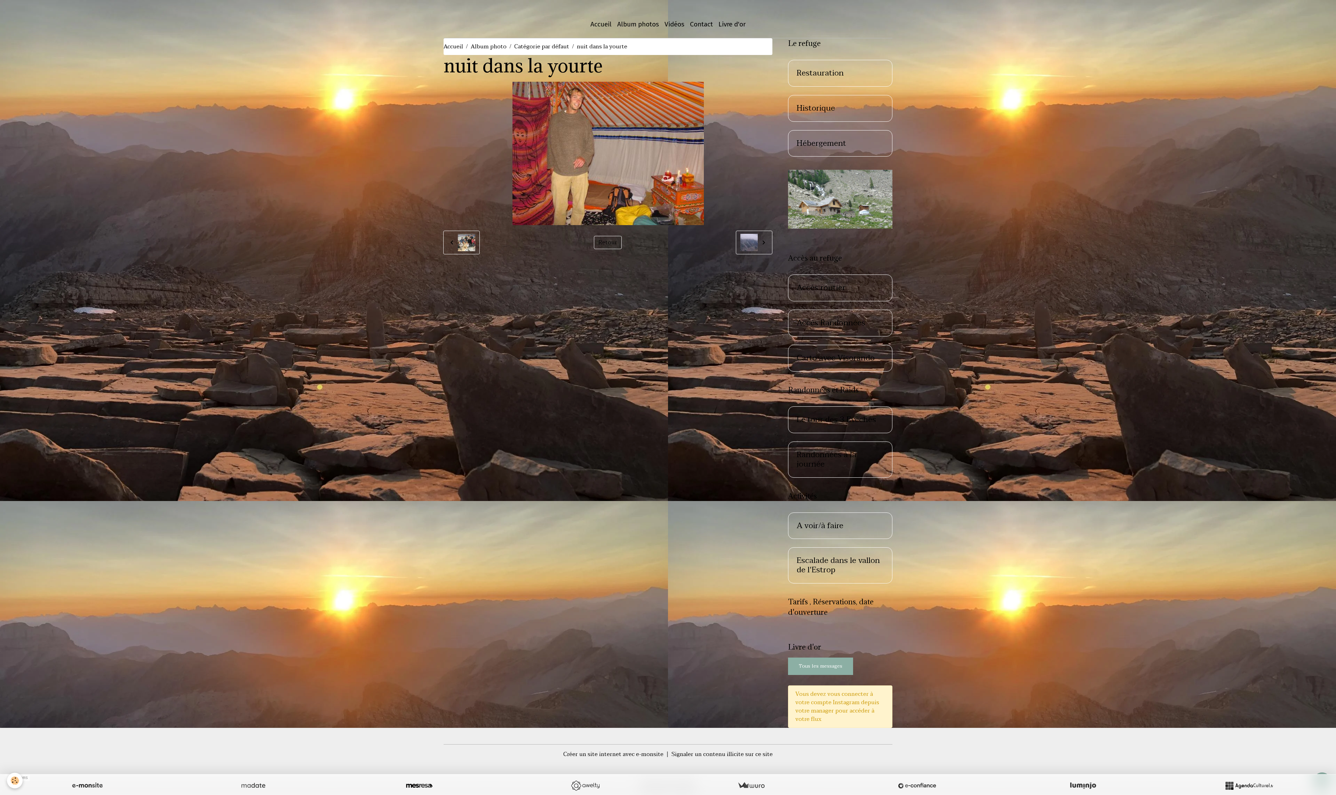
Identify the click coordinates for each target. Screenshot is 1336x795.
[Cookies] (15, 780)
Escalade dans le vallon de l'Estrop (838, 565)
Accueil (601, 24)
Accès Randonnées (831, 323)
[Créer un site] (87, 785)
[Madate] (253, 785)
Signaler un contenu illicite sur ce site (722, 754)
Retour (607, 242)
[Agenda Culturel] (1249, 785)
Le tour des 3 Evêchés (836, 419)
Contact (701, 24)
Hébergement (821, 143)
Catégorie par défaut (541, 46)
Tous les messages (820, 666)
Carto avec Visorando (836, 358)
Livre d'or (732, 24)
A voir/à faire (820, 526)
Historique (816, 108)
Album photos (638, 24)
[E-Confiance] (917, 785)
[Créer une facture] (751, 785)
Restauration (820, 73)
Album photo (489, 46)
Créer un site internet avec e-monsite (613, 754)
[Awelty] (585, 785)
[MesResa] (419, 785)
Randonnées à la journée (826, 459)
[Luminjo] (1083, 785)
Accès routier (821, 288)
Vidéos (674, 24)
